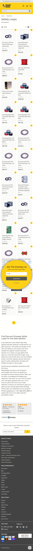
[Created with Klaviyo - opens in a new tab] (16, 290)
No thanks (16, 283)
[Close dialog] (29, 262)
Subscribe (16, 279)
